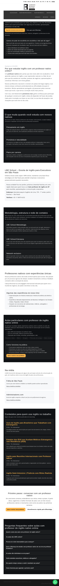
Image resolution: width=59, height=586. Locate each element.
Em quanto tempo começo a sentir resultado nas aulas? (23, 563)
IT (45, 1)
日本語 (53, 1)
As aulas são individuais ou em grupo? (18, 553)
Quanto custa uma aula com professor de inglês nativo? (23, 532)
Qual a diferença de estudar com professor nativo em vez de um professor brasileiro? (28, 547)
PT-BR (25, 1)
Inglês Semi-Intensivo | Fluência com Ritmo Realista (29, 473)
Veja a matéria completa (13, 386)
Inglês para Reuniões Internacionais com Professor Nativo (28, 457)
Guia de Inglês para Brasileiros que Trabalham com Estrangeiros (28, 424)
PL (50, 1)
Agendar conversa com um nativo (15, 30)
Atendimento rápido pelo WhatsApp (39, 509)
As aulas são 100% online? (14, 537)
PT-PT (37, 1)
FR (43, 1)
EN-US (29, 1)
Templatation (51, 583)
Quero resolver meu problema (16, 355)
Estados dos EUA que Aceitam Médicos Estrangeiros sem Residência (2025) (29, 440)
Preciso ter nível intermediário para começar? (20, 541)
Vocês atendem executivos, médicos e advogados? (21, 558)
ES (40, 1)
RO (47, 1)
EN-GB (33, 1)
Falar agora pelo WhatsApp (34, 30)
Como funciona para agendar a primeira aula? (20, 568)
